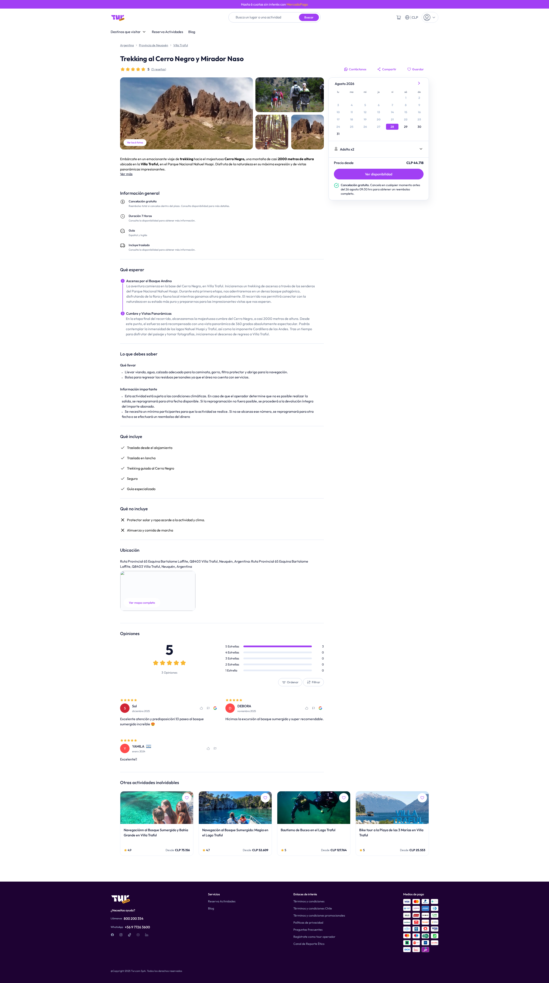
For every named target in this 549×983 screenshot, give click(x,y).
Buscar (309, 17)
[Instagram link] (121, 934)
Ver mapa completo (142, 603)
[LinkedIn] (146, 934)
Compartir (389, 69)
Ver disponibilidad (378, 174)
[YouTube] (138, 934)
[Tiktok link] (129, 934)
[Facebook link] (112, 934)
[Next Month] (419, 83)
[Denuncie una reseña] (208, 708)
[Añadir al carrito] (398, 17)
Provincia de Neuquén (153, 45)
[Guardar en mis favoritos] (201, 708)
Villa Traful (180, 45)
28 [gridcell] (392, 127)
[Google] (215, 708)
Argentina (127, 45)
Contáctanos (357, 69)
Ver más (126, 174)
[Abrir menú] (430, 17)
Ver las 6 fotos (135, 142)
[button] (158, 591)
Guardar (418, 69)
